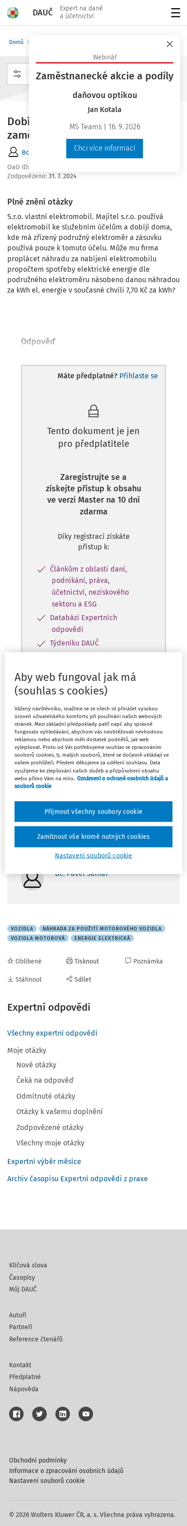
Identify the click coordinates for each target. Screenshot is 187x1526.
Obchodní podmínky (38, 1460)
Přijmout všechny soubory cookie (93, 811)
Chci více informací (104, 148)
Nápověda (24, 1389)
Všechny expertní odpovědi (52, 1033)
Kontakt (20, 1365)
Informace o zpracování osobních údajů (66, 1471)
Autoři (17, 1315)
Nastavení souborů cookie (47, 1481)
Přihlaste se (138, 376)
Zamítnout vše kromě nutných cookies (93, 837)
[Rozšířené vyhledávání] (17, 74)
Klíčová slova (28, 1265)
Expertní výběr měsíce (44, 1161)
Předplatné (25, 1377)
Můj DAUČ (23, 1289)
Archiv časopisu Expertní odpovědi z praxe (77, 1178)
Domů (16, 42)
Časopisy (22, 1277)
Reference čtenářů (36, 1339)
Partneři (20, 1327)
